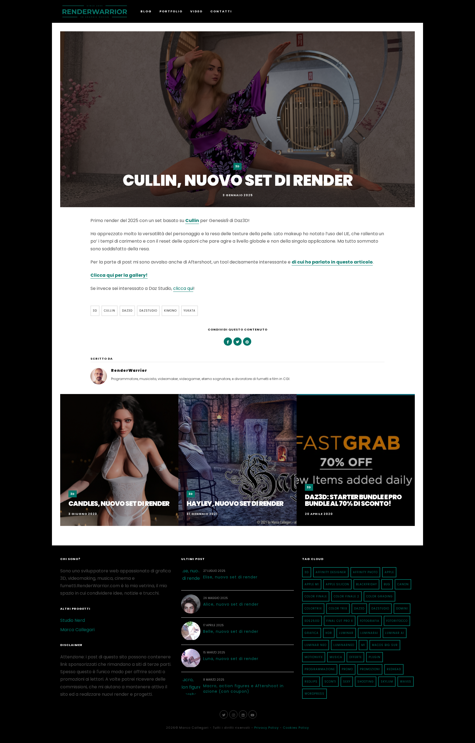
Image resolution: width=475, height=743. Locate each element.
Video (196, 11)
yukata (189, 311)
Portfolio (171, 11)
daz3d (127, 311)
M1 (363, 645)
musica (336, 657)
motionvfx (314, 657)
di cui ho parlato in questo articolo (332, 262)
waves (405, 682)
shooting (365, 682)
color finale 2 (346, 596)
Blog (146, 11)
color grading (379, 596)
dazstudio (148, 311)
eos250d (312, 621)
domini (402, 608)
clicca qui (183, 288)
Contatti (221, 11)
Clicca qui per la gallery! (119, 275)
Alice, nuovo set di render (231, 604)
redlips (311, 682)
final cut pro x (339, 621)
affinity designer (331, 572)
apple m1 (312, 584)
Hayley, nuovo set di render (235, 503)
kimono (170, 311)
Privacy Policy (266, 727)
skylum (387, 682)
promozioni (370, 669)
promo (347, 669)
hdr (328, 633)
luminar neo (316, 645)
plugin (374, 657)
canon (403, 584)
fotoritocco (397, 621)
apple (389, 572)
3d (95, 311)
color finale (316, 596)
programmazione (320, 669)
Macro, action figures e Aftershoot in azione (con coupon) (243, 688)
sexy (346, 682)
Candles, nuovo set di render (118, 503)
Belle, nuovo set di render (230, 631)
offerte (355, 657)
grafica (312, 633)
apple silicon (337, 584)
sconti (330, 682)
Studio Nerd (72, 620)
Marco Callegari (77, 629)
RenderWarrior (129, 370)
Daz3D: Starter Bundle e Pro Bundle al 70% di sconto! (353, 500)
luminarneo (343, 645)
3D (237, 166)
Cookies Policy (296, 727)
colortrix (313, 608)
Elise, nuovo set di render (230, 577)
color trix (338, 608)
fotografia (369, 621)
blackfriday (366, 584)
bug (387, 584)
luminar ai (394, 633)
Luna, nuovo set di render (230, 658)
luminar (346, 633)
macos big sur (385, 645)
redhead (394, 669)
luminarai (369, 633)
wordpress (314, 694)
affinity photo (365, 572)
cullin (109, 311)
